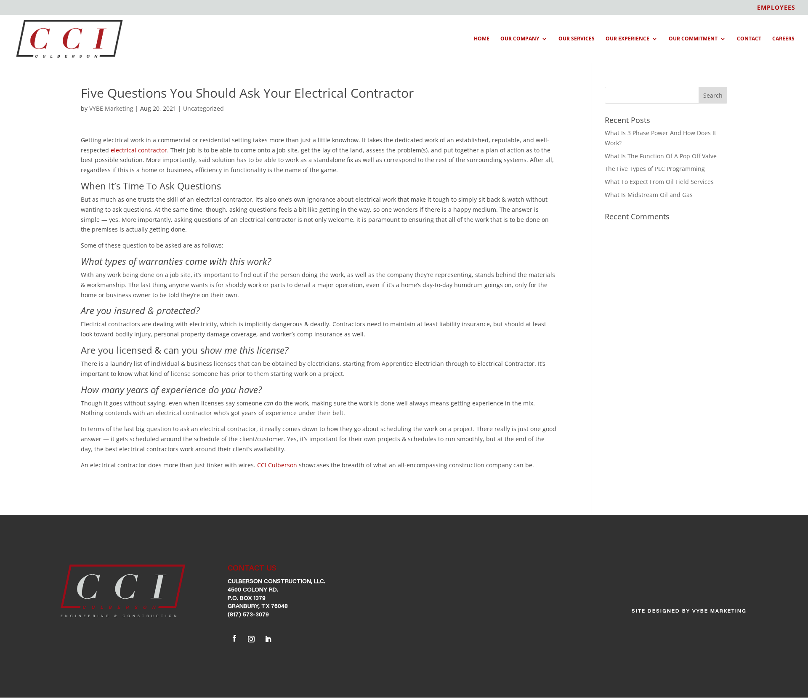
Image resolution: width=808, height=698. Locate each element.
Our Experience (627, 39)
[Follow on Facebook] (234, 638)
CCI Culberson (277, 465)
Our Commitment (693, 39)
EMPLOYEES (776, 8)
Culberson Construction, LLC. (276, 582)
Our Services (576, 39)
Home (481, 39)
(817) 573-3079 (248, 615)
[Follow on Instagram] (251, 638)
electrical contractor (139, 150)
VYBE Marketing (111, 108)
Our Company (519, 39)
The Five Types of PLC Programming (655, 169)
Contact (749, 39)
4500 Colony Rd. (253, 590)
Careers (783, 39)
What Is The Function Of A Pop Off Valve (661, 156)
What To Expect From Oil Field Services (659, 182)
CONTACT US (252, 569)
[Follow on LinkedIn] (268, 638)
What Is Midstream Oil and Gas (649, 195)
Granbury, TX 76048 (258, 607)
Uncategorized (203, 108)
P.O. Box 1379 (247, 599)
